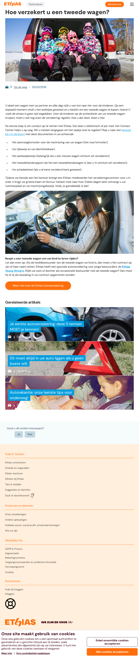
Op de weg (20, 87)
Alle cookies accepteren (112, 652)
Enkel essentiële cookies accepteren (112, 642)
